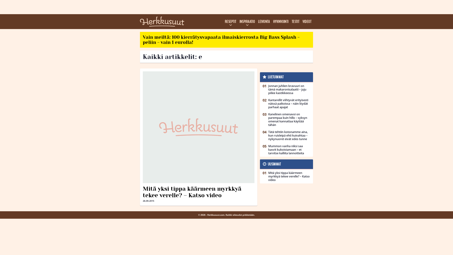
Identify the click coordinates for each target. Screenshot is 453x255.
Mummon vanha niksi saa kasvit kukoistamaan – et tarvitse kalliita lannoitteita (286, 149)
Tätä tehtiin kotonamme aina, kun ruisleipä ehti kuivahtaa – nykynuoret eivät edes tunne (288, 135)
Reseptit (230, 21)
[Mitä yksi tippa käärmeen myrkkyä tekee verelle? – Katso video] (198, 127)
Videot (307, 21)
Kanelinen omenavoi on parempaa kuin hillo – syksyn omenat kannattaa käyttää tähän (287, 119)
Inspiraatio (247, 21)
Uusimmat (274, 164)
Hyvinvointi (281, 21)
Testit (296, 21)
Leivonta (264, 21)
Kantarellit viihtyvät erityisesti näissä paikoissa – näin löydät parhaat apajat (288, 103)
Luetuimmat (276, 77)
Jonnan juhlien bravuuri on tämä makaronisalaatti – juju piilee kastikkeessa (287, 89)
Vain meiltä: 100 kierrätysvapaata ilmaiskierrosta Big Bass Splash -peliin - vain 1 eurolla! (221, 40)
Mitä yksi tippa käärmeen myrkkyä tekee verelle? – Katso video (192, 192)
